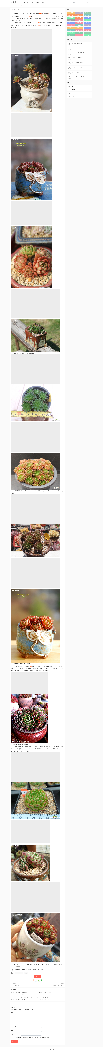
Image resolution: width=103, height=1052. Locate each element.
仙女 (87, 25)
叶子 (87, 32)
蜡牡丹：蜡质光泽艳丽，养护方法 (46, 997)
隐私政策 (25, 2)
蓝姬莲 (53, 670)
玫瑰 (71, 30)
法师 (71, 25)
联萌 (27, 970)
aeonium (79, 35)
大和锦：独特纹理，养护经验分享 (19, 995)
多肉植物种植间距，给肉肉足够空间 (75, 62)
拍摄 (71, 20)
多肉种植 (70, 96)
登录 (43, 2)
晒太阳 (71, 32)
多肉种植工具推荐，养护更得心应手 (75, 67)
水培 (87, 30)
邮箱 (12, 1030)
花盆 (87, 35)
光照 (71, 17)
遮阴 (31, 666)
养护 (26, 663)
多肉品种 (15, 5)
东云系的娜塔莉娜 (15, 985)
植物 (51, 13)
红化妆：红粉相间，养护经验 (18, 999)
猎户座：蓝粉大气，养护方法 (45, 992)
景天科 (40, 13)
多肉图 (53, 1049)
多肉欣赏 (70, 93)
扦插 (71, 27)
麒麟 (79, 27)
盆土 (79, 32)
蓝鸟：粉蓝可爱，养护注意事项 (45, 995)
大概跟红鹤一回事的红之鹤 (58, 985)
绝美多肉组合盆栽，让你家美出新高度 (76, 52)
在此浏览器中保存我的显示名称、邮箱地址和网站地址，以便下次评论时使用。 (32, 1037)
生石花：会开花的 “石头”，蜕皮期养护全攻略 (22, 997)
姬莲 (21, 973)
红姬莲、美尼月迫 (16, 9)
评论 (12, 1012)
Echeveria (20, 13)
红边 (71, 35)
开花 (79, 25)
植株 (39, 25)
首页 (20, 2)
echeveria (17, 973)
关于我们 (31, 2)
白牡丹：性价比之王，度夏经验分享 (20, 992)
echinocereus (79, 30)
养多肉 (71, 22)
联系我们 (38, 2)
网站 (12, 1034)
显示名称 (13, 1026)
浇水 (79, 15)
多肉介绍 (70, 86)
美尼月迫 (26, 973)
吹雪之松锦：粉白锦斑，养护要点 (46, 999)
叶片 (39, 22)
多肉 (49, 13)
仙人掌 (79, 17)
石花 (79, 22)
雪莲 (87, 22)
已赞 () (38, 976)
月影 (30, 16)
